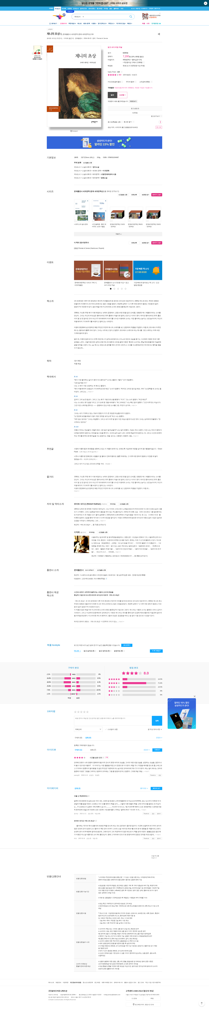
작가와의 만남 (120, 23)
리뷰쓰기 (157, 750)
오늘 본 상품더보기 (155, 857)
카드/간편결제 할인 (114, 82)
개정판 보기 (133, 101)
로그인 (133, 8)
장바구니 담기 (156, 195)
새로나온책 (86, 23)
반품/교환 (133, 877)
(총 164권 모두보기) (111, 191)
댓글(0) (97, 775)
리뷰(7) (134, 75)
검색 (131, 16)
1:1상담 (126, 877)
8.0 (120, 75)
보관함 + (122, 95)
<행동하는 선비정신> (112, 556)
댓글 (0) (95, 838)
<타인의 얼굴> (102, 575)
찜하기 (159, 813)
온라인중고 (91, 8)
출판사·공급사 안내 (130, 982)
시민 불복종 (96, 224)
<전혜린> (100, 556)
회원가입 (138, 8)
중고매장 (99, 8)
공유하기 (159, 34)
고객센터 (151, 8)
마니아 (77, 651)
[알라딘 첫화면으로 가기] (60, 16)
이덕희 (66, 38)
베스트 (80, 23)
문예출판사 (79, 38)
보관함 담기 (145, 195)
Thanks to (153, 775)
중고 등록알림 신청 (114, 122)
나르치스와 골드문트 (81, 224)
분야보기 (54, 23)
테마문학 (96, 174)
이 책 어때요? (156, 651)
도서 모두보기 (89, 570)
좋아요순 (143, 788)
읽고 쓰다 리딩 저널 (115, 47)
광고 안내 (141, 982)
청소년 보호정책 (88, 982)
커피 (122, 8)
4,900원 (135, 113)
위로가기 (202, 1004)
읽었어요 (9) (118, 651)
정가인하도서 (102, 23)
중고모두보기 (155, 116)
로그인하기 (126, 645)
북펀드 (129, 23)
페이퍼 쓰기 (156, 788)
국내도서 (57, 8)
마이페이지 (144, 8)
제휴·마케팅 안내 (107, 982)
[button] (110, 289)
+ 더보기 (146, 771)
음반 (110, 8)
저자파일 (112, 504)
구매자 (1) (78, 750)
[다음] (94, 86)
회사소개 (51, 982)
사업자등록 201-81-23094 (68, 994)
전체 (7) (93, 750)
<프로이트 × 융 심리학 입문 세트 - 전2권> (122, 575)
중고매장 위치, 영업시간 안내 (144, 1004)
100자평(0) (127, 75)
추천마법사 (71, 23)
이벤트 (93, 23)
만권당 (70, 8)
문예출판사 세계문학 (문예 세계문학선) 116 (78, 34)
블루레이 (116, 8)
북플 (143, 23)
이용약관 (65, 982)
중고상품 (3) (135, 108)
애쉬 (75, 838)
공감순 (146, 750)
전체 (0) (88, 738)
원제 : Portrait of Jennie (100, 38)
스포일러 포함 (113, 729)
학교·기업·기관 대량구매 (153, 982)
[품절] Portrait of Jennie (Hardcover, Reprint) (89, 248)
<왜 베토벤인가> (126, 556)
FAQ (152, 998)
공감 (159, 775)
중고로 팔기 (128, 122)
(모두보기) (102, 525)
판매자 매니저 (118, 982)
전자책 (64, 8)
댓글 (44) (97, 813)
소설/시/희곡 (86, 167)
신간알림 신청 (87, 163)
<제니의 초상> (85, 525)
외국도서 (76, 8)
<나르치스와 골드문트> (88, 575)
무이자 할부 (130, 82)
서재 (148, 23)
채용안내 (58, 982)
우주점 (106, 8)
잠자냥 (76, 813)
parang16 (77, 775)
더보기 (90, 392)
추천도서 (111, 23)
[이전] (53, 86)
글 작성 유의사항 (154, 729)
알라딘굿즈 (83, 8)
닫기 (205, 3)
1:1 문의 (134, 998)
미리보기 (75, 131)
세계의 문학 (97, 171)
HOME (51, 8)
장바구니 (157, 8)
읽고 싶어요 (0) (89, 651)
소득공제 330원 (144, 82)
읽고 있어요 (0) (104, 651)
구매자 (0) (78, 738)
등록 (157, 721)
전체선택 (134, 195)
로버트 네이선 (51, 38)
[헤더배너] (151, 16)
